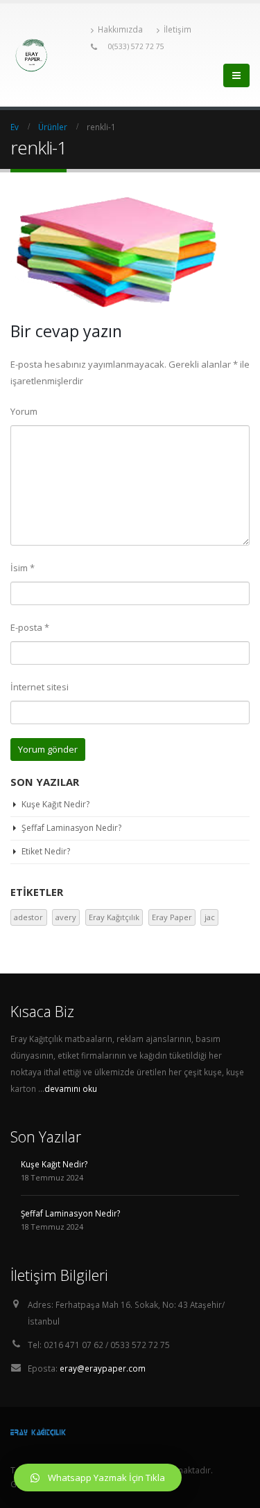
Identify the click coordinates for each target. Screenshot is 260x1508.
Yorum (23, 411)
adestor (28, 917)
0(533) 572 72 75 (136, 46)
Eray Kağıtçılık (114, 917)
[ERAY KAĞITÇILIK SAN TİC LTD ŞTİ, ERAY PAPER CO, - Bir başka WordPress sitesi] (47, 55)
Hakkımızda (120, 29)
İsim (22, 568)
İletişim (177, 29)
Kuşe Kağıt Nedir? (55, 804)
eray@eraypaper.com (103, 1368)
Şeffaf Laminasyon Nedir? (71, 828)
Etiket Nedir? (45, 851)
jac (210, 917)
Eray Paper (172, 917)
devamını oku (70, 1088)
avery (65, 917)
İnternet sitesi (39, 687)
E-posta (29, 627)
